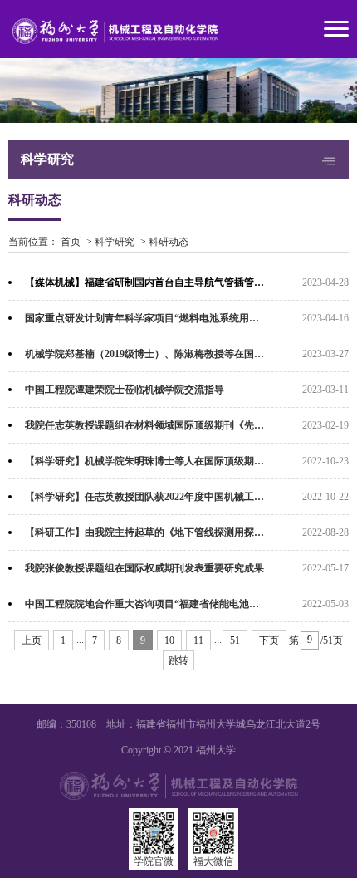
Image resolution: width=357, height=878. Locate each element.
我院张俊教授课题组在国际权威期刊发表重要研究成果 (144, 568)
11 (198, 640)
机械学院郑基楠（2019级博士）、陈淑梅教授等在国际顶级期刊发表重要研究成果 (187, 354)
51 (235, 640)
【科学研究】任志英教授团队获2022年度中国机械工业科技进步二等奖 (179, 497)
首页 (71, 242)
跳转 (178, 660)
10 (169, 640)
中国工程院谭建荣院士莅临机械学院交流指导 (124, 389)
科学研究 (114, 242)
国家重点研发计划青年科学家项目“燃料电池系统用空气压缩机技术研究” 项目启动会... (187, 318)
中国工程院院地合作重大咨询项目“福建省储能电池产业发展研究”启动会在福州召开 (187, 604)
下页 (269, 640)
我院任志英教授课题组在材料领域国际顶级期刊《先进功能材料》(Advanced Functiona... (187, 425)
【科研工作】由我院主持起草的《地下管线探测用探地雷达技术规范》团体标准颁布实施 (187, 532)
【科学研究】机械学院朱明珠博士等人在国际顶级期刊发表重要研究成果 (184, 461)
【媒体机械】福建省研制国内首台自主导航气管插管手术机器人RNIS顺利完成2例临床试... (187, 282)
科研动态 (168, 242)
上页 (32, 640)
